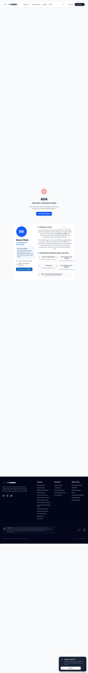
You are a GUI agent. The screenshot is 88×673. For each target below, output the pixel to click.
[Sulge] (83, 668)
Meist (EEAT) (74, 487)
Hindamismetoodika (76, 490)
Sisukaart (75, 538)
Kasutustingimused (76, 500)
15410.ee (35, 530)
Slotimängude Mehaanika (42, 490)
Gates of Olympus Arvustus (43, 497)
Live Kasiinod (40, 518)
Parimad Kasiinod (41, 485)
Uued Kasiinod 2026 (41, 513)
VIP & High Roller (58, 495)
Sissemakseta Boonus (59, 490)
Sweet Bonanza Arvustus (42, 500)
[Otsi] (63, 4)
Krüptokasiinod (40, 516)
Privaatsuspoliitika (76, 497)
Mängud (45, 4)
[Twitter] (3, 495)
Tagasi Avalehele (45, 213)
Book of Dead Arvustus (42, 495)
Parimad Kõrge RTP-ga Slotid (43, 502)
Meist (50, 4)
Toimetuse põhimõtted (77, 485)
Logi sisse (70, 4)
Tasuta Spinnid (57, 487)
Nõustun (71, 668)
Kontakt (73, 492)
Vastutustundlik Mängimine (78, 495)
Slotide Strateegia (41, 492)
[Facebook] (7, 495)
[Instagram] (11, 495)
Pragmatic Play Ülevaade (42, 508)
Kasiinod (26, 4)
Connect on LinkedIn (25, 269)
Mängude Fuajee (41, 487)
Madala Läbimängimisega (60, 492)
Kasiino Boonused (58, 485)
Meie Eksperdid (82, 538)
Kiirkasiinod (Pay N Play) (42, 511)
